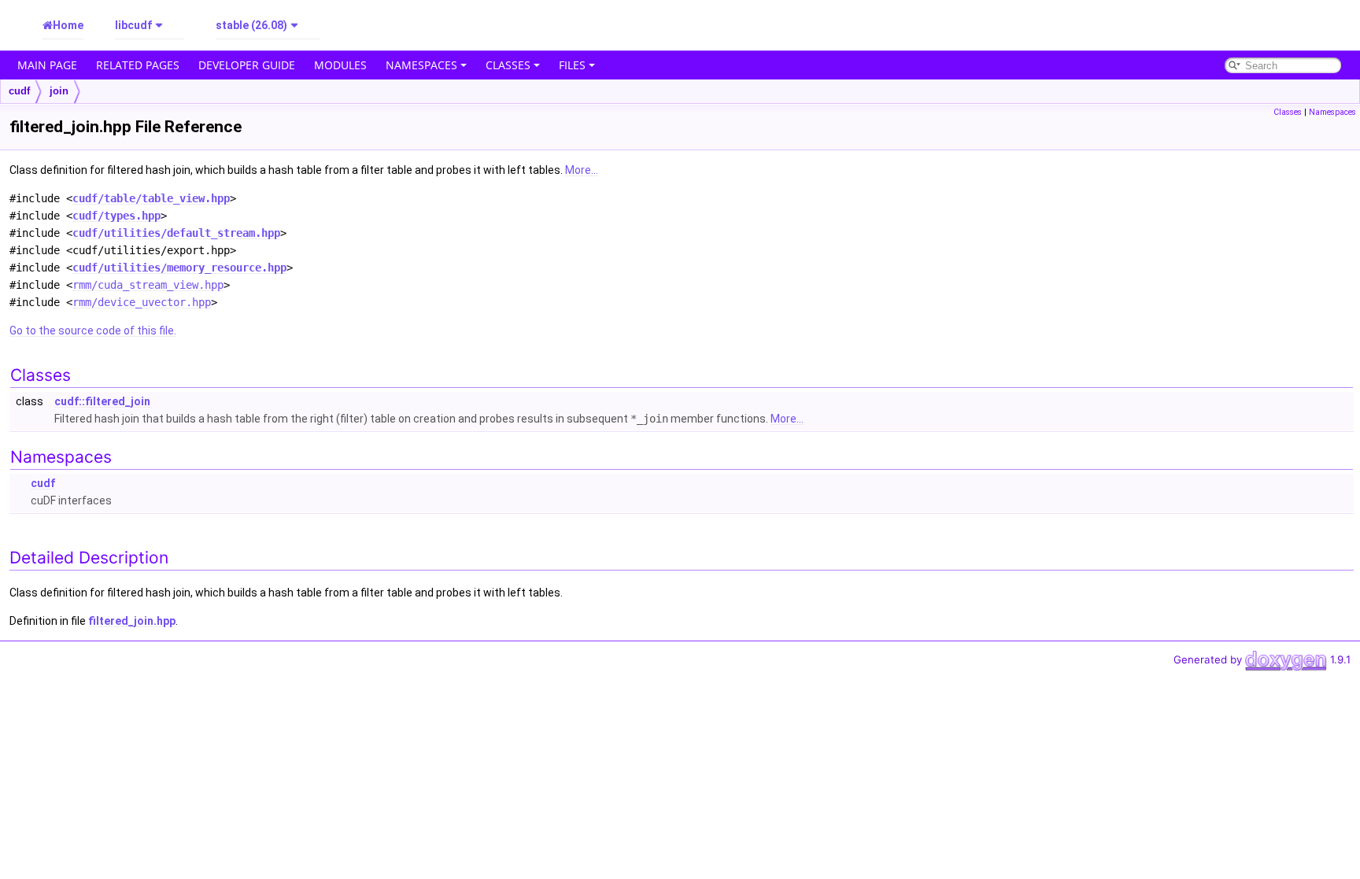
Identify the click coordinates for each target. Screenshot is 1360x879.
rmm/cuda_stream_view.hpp (148, 285)
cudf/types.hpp (116, 215)
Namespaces (421, 64)
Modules (340, 64)
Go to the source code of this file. (92, 330)
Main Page (47, 64)
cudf (19, 91)
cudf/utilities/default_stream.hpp (176, 233)
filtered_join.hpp (132, 621)
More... (581, 170)
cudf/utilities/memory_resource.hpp (179, 267)
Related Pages (137, 64)
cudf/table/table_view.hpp (151, 198)
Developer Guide (246, 64)
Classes (508, 64)
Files (572, 64)
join (59, 91)
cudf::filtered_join (102, 401)
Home (68, 25)
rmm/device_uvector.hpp (141, 302)
